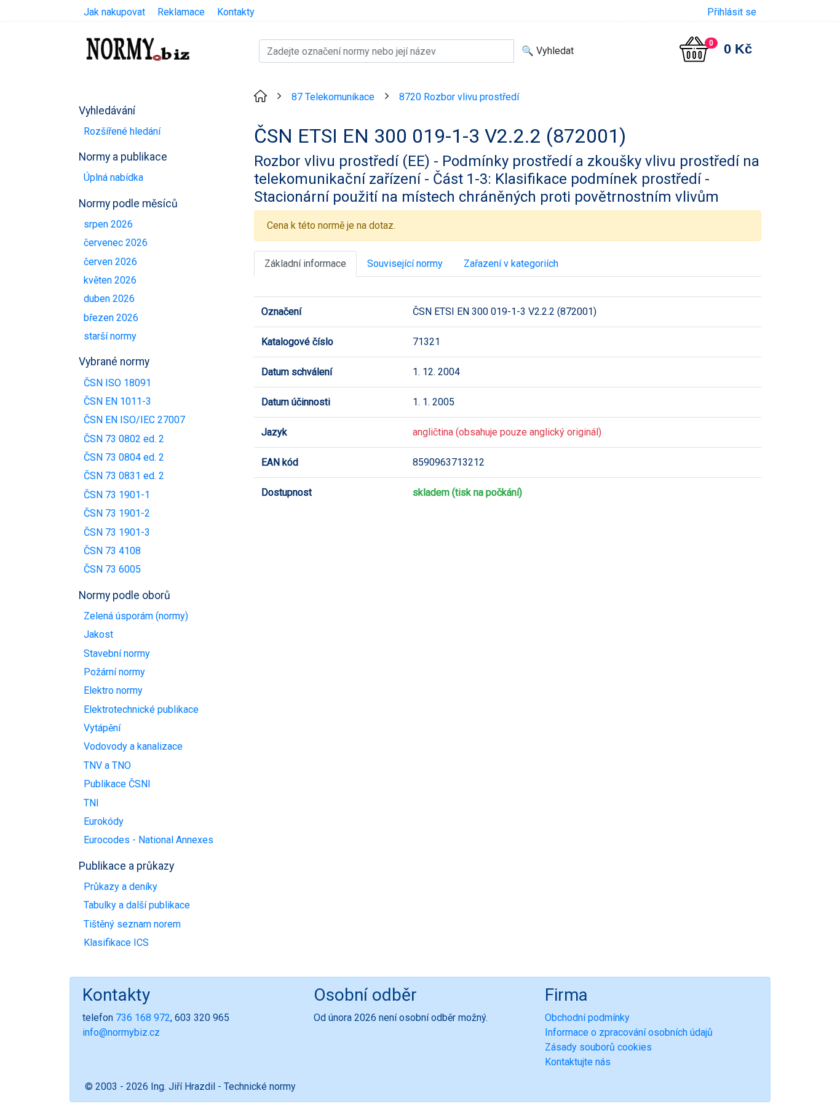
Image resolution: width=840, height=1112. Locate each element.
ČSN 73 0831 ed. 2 (124, 476)
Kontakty (236, 12)
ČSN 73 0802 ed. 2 (124, 439)
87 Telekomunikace (332, 97)
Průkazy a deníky (120, 886)
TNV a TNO (107, 765)
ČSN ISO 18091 (117, 383)
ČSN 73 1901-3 (117, 532)
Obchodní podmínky (587, 1017)
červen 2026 (110, 262)
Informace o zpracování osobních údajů (629, 1032)
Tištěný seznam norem (132, 924)
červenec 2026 (116, 242)
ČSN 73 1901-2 (117, 513)
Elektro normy (113, 690)
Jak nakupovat (114, 12)
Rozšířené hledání (122, 131)
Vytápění (102, 728)
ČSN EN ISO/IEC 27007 (134, 420)
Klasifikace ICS (116, 942)
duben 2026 (109, 298)
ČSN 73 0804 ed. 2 (124, 457)
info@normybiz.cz (121, 1032)
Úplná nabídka (113, 177)
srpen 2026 (108, 224)
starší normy (110, 336)
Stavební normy (117, 653)
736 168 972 (143, 1017)
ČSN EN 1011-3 (117, 401)
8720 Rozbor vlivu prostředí (459, 97)
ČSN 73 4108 (112, 551)
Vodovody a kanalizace (133, 746)
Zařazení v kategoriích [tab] (511, 263)
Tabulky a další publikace (137, 905)
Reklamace (181, 12)
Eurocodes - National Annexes (148, 840)
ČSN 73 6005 (112, 569)
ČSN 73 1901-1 (117, 495)
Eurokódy (104, 821)
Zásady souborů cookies (598, 1047)
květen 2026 (110, 280)
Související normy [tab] (405, 263)
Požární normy (114, 672)
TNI (91, 803)
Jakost (98, 634)
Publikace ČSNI (117, 784)
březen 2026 (111, 318)
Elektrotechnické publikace (141, 709)
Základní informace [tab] (305, 263)
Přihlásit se (731, 12)
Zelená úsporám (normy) (136, 616)
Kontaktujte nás (578, 1062)
